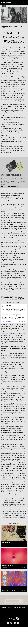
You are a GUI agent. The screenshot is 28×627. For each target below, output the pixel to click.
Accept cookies (6, 321)
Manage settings (22, 321)
